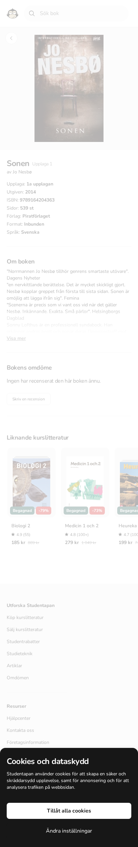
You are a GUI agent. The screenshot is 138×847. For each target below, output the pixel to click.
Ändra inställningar (69, 831)
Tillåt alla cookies (69, 811)
